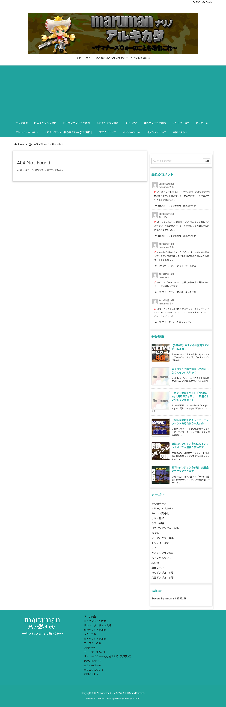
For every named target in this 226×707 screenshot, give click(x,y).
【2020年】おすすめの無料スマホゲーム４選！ (190, 347)
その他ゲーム (158, 503)
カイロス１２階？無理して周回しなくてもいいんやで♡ (190, 370)
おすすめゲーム (92, 665)
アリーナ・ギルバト (162, 508)
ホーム (20, 144)
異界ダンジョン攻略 (162, 577)
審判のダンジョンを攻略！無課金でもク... (178, 205)
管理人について (92, 660)
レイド (155, 548)
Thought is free (132, 698)
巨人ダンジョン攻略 (162, 553)
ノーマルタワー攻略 (162, 538)
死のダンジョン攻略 (162, 572)
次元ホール (157, 567)
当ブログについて (161, 557)
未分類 (155, 562)
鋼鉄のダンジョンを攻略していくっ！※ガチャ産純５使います (190, 445)
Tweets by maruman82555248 (168, 598)
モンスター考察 (160, 543)
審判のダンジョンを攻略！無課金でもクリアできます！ (190, 469)
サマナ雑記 (157, 518)
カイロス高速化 (160, 513)
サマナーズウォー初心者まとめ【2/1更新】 (108, 656)
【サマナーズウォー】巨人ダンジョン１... (178, 322)
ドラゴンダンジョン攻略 (165, 528)
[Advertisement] (113, 92)
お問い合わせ (91, 674)
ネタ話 (155, 533)
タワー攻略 (157, 523)
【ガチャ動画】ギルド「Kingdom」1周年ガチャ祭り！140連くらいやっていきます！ (190, 396)
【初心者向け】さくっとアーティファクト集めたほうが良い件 (190, 421)
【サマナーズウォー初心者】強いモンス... (178, 265)
